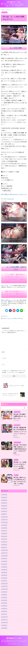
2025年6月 (4, 533)
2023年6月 (4, 600)
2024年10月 (4, 555)
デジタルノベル (9, 318)
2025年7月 (4, 530)
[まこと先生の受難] (14, 220)
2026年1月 (4, 514)
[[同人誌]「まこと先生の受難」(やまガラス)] (17, 310)
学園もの (15, 318)
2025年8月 (4, 528)
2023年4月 (4, 605)
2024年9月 (4, 558)
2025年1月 (4, 547)
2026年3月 (4, 508)
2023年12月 (4, 583)
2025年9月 (4, 525)
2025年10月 (4, 522)
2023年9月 (4, 592)
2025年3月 (4, 542)
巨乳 (19, 318)
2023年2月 (4, 611)
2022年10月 (4, 622)
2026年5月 (4, 503)
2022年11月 (4, 619)
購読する (6, 404)
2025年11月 (4, 519)
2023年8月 (4, 594)
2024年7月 (4, 564)
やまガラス (10, 199)
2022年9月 (4, 625)
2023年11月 (4, 586)
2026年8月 (4, 494)
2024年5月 (4, 569)
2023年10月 (4, 589)
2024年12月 (4, 550)
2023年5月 (4, 603)
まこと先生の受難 (16, 48)
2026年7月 (4, 497)
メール (4, 358)
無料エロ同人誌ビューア (7, 300)
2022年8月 (4, 628)
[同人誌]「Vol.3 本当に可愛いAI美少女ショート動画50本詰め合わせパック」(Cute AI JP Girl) (20, 449)
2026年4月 (4, 505)
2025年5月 (4, 536)
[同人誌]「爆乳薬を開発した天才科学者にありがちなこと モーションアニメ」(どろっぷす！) (19, 431)
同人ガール (4, 285)
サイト (3, 364)
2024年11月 (4, 553)
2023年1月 (4, 614)
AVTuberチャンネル (14, 2)
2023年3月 (4, 608)
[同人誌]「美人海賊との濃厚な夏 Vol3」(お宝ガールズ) (19, 416)
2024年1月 (4, 580)
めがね (4, 318)
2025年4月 (4, 539)
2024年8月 (4, 561)
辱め (22, 318)
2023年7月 (4, 597)
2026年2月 (4, 511)
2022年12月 (4, 617)
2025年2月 (4, 544)
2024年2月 (4, 578)
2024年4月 (4, 572)
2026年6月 (4, 500)
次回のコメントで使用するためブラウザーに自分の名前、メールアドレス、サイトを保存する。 (13, 371)
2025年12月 (4, 517)
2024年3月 (4, 575)
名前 (3, 352)
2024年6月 (4, 567)
